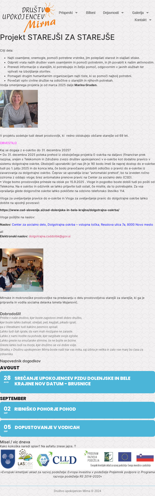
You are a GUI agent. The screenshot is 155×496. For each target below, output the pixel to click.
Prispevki (66, 12)
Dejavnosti (111, 12)
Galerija (137, 12)
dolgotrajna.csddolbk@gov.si (50, 236)
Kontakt (140, 20)
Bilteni (90, 12)
